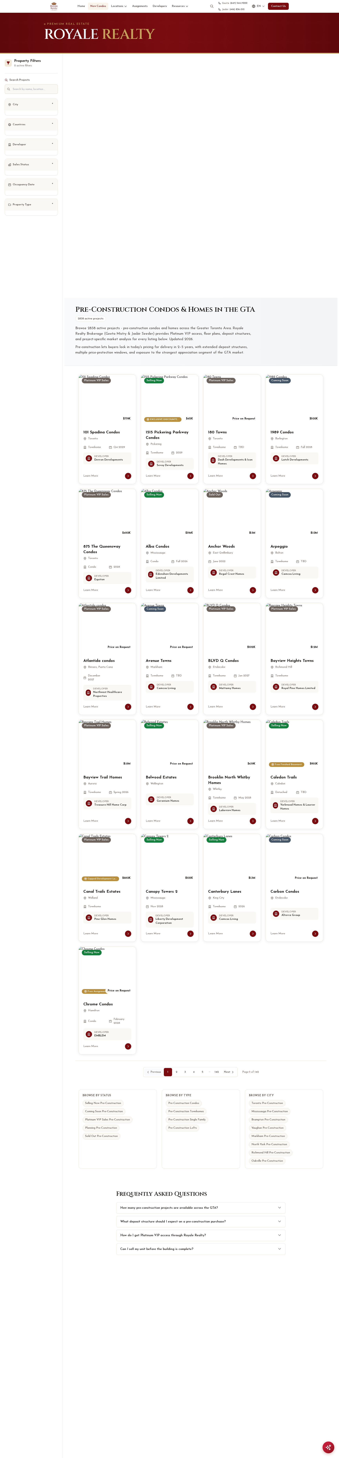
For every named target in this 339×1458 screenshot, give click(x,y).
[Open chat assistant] (328, 1447)
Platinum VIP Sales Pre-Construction (107, 1119)
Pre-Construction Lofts (182, 1127)
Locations (117, 6)
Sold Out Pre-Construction (101, 1136)
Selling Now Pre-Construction (103, 1103)
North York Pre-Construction (269, 1144)
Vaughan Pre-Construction (267, 1127)
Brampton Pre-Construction (268, 1119)
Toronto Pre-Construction (267, 1103)
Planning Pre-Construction (101, 1127)
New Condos (98, 6)
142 (217, 1072)
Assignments (140, 6)
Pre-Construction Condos (183, 1103)
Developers (160, 6)
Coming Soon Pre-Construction (104, 1111)
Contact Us (278, 6)
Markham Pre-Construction (268, 1136)
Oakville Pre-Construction (267, 1160)
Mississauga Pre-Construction (270, 1111)
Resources (178, 6)
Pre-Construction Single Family (187, 1119)
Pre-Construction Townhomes (186, 1111)
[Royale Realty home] (54, 6)
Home (81, 6)
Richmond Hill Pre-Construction (271, 1152)
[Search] (211, 6)
